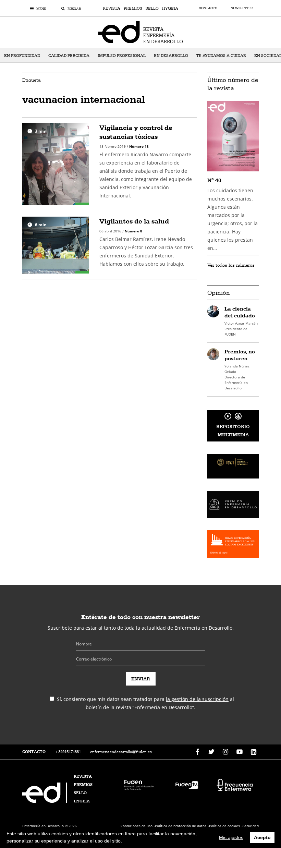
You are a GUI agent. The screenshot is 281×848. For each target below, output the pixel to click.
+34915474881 (68, 751)
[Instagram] (225, 752)
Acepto (262, 837)
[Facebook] (197, 752)
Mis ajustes (231, 837)
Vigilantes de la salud (134, 221)
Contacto (208, 8)
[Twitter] (211, 752)
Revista (111, 8)
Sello (152, 8)
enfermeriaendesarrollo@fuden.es (121, 751)
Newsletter (242, 8)
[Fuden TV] (187, 784)
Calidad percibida (68, 55)
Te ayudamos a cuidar (221, 55)
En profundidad (22, 55)
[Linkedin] (253, 752)
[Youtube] (239, 752)
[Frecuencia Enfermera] (235, 784)
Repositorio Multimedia (233, 430)
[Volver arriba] (254, 821)
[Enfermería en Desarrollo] (45, 801)
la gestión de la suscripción (197, 699)
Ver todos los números (231, 265)
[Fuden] (139, 784)
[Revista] (140, 31)
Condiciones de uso (136, 825)
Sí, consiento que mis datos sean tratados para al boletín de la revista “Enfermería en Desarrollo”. (145, 703)
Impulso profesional (122, 55)
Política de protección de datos (180, 825)
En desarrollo (171, 55)
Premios (133, 8)
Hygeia (170, 8)
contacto (34, 751)
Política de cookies (224, 825)
